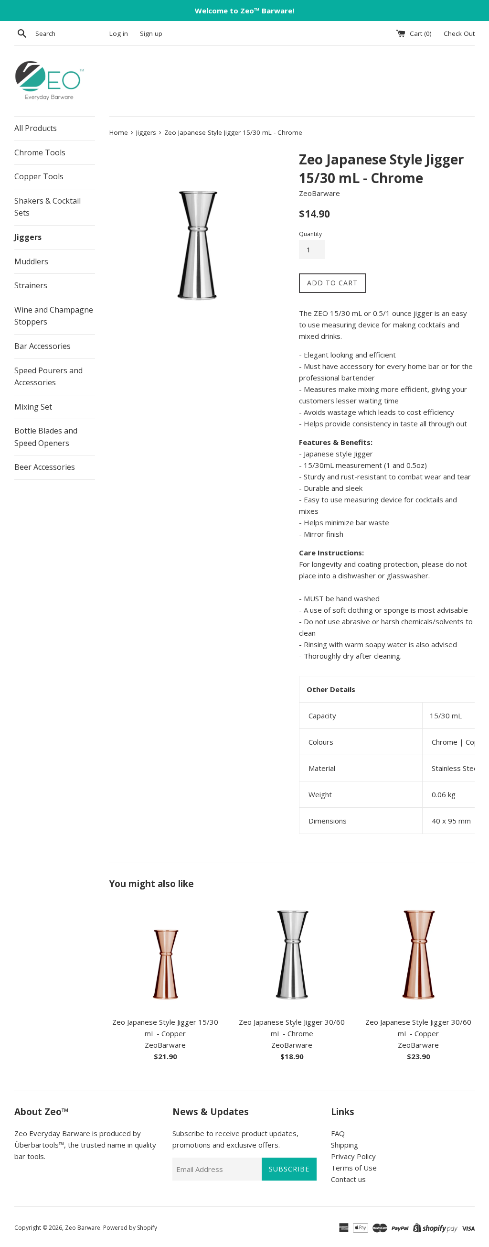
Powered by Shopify (130, 1228)
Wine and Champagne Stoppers (53, 315)
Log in (118, 33)
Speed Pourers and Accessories (48, 376)
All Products (35, 128)
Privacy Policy (353, 1156)
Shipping (344, 1144)
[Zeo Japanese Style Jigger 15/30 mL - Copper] (165, 955)
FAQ (338, 1133)
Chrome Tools (39, 152)
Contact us (348, 1179)
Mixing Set (33, 406)
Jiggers (28, 237)
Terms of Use (354, 1167)
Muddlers (31, 261)
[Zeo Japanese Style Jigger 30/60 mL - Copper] (418, 955)
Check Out (459, 33)
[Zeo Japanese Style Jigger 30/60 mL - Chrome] (292, 955)
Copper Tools (39, 176)
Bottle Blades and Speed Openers (45, 436)
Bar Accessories (42, 346)
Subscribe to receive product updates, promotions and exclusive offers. (235, 1138)
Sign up (151, 33)
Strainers (30, 285)
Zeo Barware (82, 1228)
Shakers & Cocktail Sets (47, 206)
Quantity (310, 234)
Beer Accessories (44, 467)
